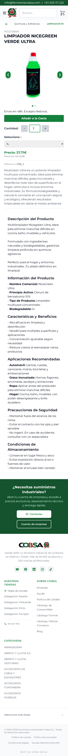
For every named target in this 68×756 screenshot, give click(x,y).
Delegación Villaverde (17, 602)
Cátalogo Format (47, 615)
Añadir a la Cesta (34, 118)
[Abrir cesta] (62, 13)
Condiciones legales (18, 742)
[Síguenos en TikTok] (51, 569)
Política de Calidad (48, 599)
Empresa (42, 587)
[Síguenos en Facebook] (25, 569)
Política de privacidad (45, 737)
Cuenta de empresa (34, 524)
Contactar (36, 514)
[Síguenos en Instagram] (42, 569)
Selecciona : (12, 137)
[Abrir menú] (4, 13)
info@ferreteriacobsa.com (22, 2)
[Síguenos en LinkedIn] (34, 569)
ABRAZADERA (13, 647)
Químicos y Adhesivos (27, 24)
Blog (40, 631)
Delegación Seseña (15, 596)
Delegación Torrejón (16, 614)
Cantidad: (11, 128)
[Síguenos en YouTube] (17, 569)
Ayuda (40, 593)
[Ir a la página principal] (34, 545)
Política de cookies (21, 737)
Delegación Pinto (14, 608)
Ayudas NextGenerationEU (46, 742)
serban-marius (39, 752)
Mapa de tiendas (18, 590)
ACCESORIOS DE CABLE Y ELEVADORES (14, 673)
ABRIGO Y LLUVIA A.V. (17, 653)
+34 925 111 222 (54, 2)
